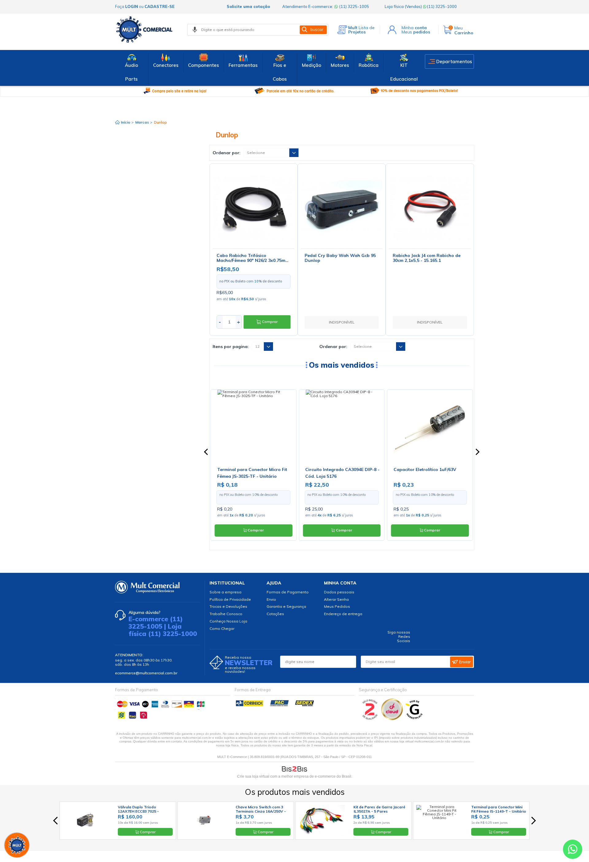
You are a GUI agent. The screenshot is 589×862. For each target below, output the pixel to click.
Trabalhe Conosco (226, 613)
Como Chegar (222, 628)
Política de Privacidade (230, 599)
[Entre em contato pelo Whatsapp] (572, 850)
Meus (416, 32)
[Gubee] (414, 718)
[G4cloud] (392, 718)
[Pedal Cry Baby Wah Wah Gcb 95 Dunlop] (341, 207)
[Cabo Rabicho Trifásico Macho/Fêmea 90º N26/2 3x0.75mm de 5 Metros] (253, 207)
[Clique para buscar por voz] (195, 29)
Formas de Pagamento (288, 592)
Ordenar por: (227, 152)
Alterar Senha (336, 599)
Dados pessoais (339, 592)
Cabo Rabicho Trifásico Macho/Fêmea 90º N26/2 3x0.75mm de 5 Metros (253, 261)
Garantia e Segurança (286, 606)
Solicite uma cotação (248, 6)
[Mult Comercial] (145, 29)
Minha (414, 27)
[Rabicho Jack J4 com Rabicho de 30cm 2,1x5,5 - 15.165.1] (429, 207)
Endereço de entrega (343, 613)
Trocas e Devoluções (228, 606)
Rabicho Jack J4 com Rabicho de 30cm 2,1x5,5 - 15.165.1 (426, 258)
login (131, 6)
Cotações (275, 613)
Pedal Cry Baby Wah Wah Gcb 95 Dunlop (340, 258)
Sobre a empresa (225, 592)
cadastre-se (159, 6)
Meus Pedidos (337, 606)
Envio (271, 599)
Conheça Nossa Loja (228, 621)
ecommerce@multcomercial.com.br (146, 673)
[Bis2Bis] (370, 718)
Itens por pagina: (231, 346)
